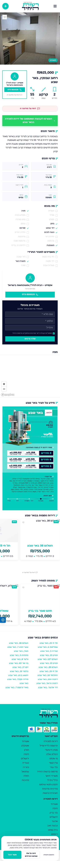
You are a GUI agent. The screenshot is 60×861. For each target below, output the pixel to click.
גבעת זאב (52, 825)
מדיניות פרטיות (50, 789)
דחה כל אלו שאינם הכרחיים (31, 854)
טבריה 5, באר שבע (49, 651)
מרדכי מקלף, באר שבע (17, 679)
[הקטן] (4, 388)
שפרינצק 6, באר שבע (48, 647)
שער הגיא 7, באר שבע (17, 647)
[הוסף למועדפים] (4, 17)
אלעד (55, 821)
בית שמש (53, 830)
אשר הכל (12, 855)
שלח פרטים (30, 339)
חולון (26, 750)
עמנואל (25, 771)
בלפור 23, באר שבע (19, 671)
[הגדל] (4, 384)
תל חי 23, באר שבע (49, 643)
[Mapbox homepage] (7, 395)
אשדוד (25, 741)
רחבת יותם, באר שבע (48, 679)
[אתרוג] (46, 729)
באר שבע (24, 683)
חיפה (26, 754)
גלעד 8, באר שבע (20, 659)
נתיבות (25, 780)
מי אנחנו (53, 758)
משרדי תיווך (51, 776)
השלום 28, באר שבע (48, 667)
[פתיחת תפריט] (55, 6)
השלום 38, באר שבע (18, 643)
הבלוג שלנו (52, 754)
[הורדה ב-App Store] (31, 729)
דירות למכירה (51, 741)
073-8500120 (28, 294)
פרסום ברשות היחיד (47, 771)
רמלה (26, 776)
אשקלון (25, 746)
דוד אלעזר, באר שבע (48, 688)
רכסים (54, 834)
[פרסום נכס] (5, 6)
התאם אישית (49, 855)
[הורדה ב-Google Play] (39, 729)
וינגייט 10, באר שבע (49, 655)
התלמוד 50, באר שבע (48, 675)
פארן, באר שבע (21, 651)
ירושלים (25, 758)
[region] (30, 376)
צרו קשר (53, 763)
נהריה (26, 767)
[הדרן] (54, 729)
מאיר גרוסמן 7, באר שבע (17, 688)
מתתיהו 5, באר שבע (19, 655)
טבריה (25, 763)
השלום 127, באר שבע (48, 659)
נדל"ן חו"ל (52, 780)
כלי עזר (54, 767)
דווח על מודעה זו (13, 95)
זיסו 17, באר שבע (20, 667)
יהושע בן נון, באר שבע (18, 675)
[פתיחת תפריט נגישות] (3, 620)
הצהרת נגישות (50, 793)
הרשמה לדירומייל (49, 746)
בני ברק (54, 813)
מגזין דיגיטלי (51, 750)
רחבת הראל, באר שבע (47, 683)
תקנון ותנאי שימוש (48, 784)
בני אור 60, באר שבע (18, 663)
